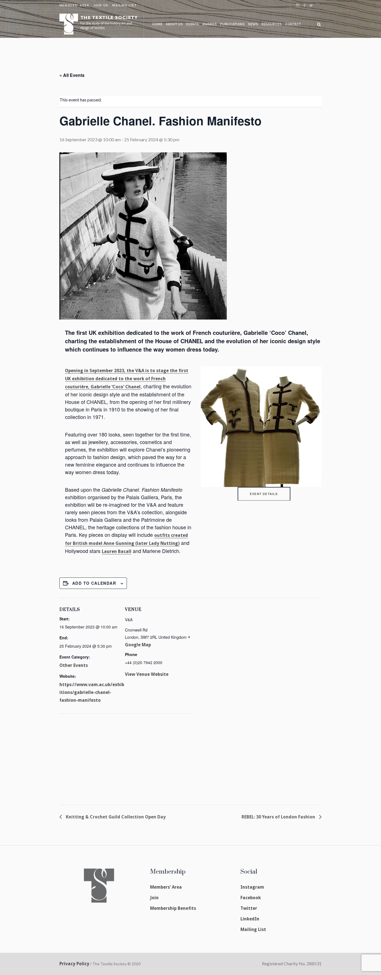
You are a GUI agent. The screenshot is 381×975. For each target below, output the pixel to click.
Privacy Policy (74, 963)
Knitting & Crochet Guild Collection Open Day (115, 817)
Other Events (73, 665)
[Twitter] (311, 5)
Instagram (252, 887)
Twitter (248, 908)
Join (154, 897)
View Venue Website (146, 674)
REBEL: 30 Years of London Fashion (279, 817)
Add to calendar (94, 583)
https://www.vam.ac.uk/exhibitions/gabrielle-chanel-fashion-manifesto (91, 692)
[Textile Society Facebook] (304, 5)
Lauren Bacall (116, 551)
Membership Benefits (173, 908)
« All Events (72, 75)
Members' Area (74, 5)
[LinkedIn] (318, 5)
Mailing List (124, 5)
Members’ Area (166, 887)
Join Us (100, 5)
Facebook (250, 897)
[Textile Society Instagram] (298, 5)
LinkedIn (249, 919)
